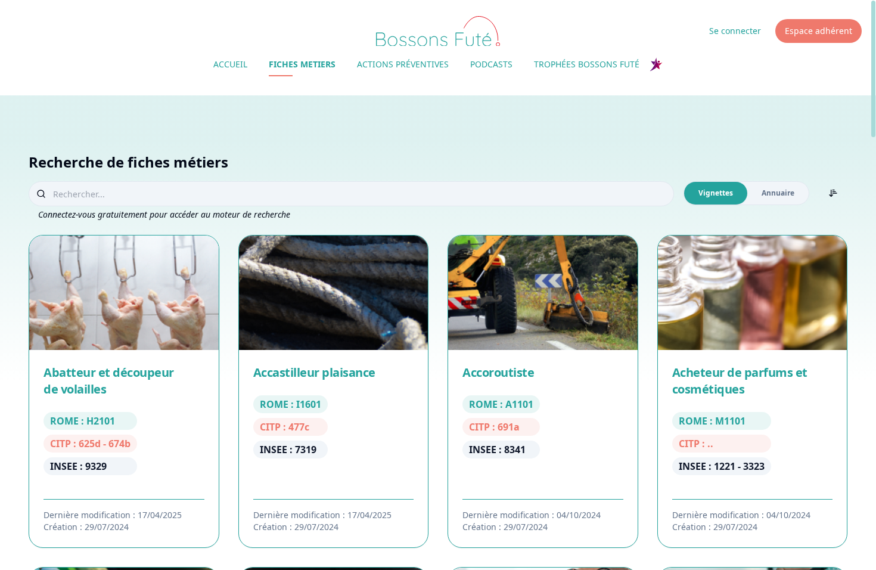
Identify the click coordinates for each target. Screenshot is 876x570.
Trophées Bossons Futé (586, 64)
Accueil (230, 64)
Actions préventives (403, 64)
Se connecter (735, 30)
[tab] (715, 193)
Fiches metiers (302, 64)
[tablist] (746, 193)
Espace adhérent (818, 30)
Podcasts (491, 64)
